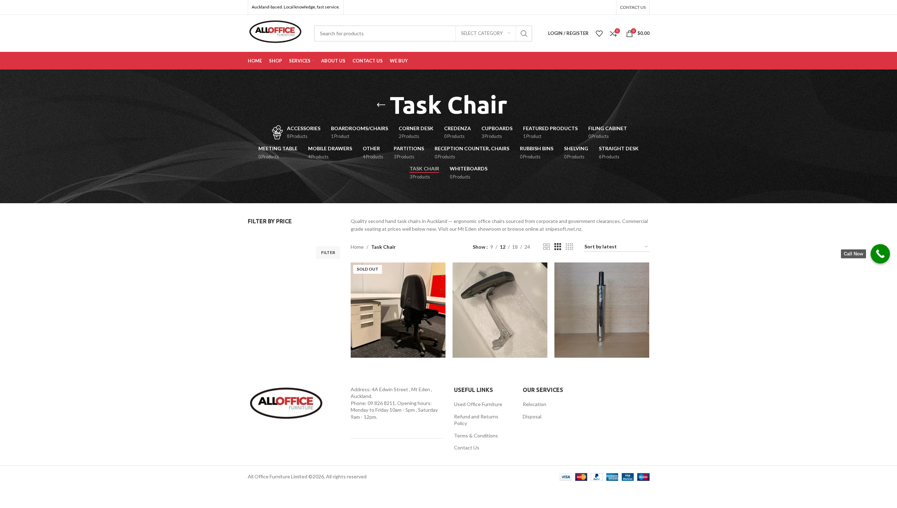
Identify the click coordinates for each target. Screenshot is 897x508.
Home (357, 247)
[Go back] (381, 105)
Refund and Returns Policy (476, 420)
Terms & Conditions (476, 436)
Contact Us (466, 447)
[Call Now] (880, 254)
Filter (328, 252)
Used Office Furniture (478, 404)
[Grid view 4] (569, 246)
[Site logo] (275, 33)
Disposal (532, 416)
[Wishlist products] (599, 33)
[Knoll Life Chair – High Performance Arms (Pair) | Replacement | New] (500, 309)
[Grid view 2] (546, 246)
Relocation (534, 404)
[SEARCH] (524, 33)
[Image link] (286, 404)
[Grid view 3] (557, 246)
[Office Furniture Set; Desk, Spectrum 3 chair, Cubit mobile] (398, 309)
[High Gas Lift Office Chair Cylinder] (601, 309)
